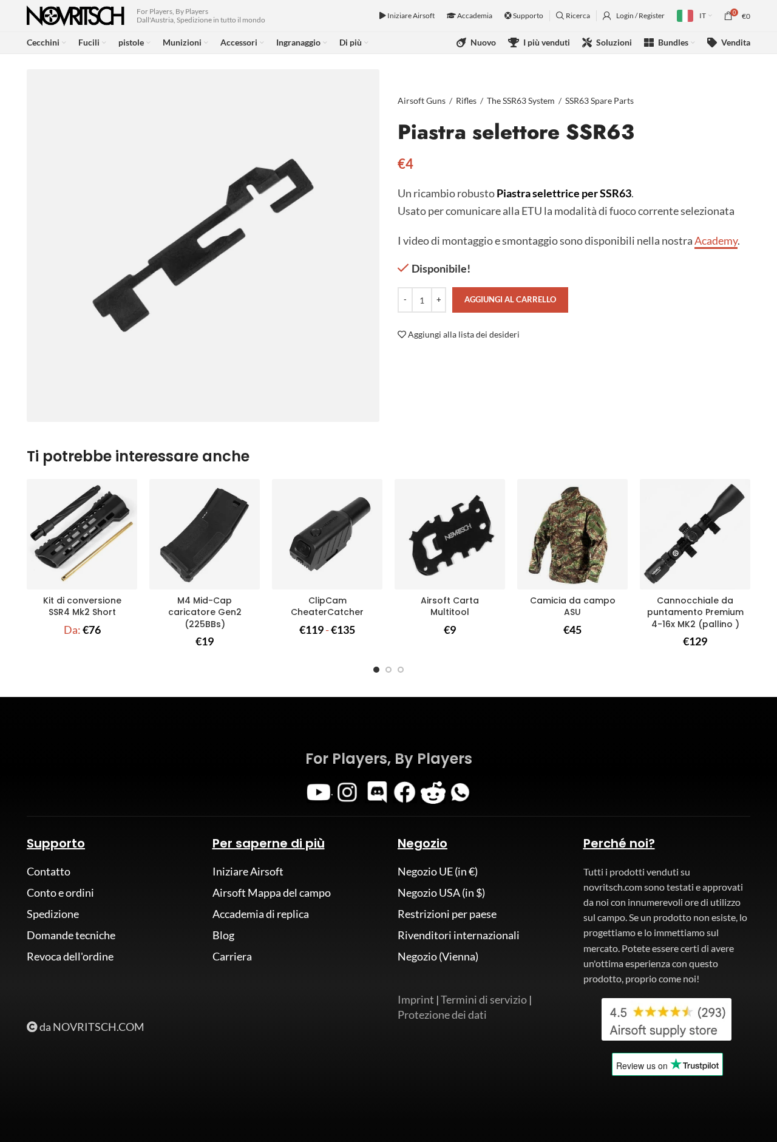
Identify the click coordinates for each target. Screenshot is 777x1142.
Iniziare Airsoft (410, 15)
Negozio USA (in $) (441, 892)
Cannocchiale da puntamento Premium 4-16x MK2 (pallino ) (695, 612)
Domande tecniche (71, 935)
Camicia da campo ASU (573, 606)
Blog (223, 935)
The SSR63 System (521, 100)
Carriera (232, 956)
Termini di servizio (484, 999)
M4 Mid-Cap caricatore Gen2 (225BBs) (205, 612)
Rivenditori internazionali (459, 935)
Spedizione (53, 913)
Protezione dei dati (442, 1014)
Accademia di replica (260, 913)
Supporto (527, 15)
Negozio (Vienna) (438, 956)
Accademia (474, 15)
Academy (716, 240)
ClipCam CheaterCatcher (327, 606)
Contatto (48, 871)
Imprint (416, 999)
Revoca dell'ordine (70, 956)
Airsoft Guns (422, 100)
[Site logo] (75, 14)
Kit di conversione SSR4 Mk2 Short (82, 606)
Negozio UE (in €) (438, 871)
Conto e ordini (60, 892)
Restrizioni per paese (447, 913)
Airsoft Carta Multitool (450, 606)
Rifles (466, 100)
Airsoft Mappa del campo (271, 892)
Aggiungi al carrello (510, 299)
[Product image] (82, 534)
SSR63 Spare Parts (599, 100)
